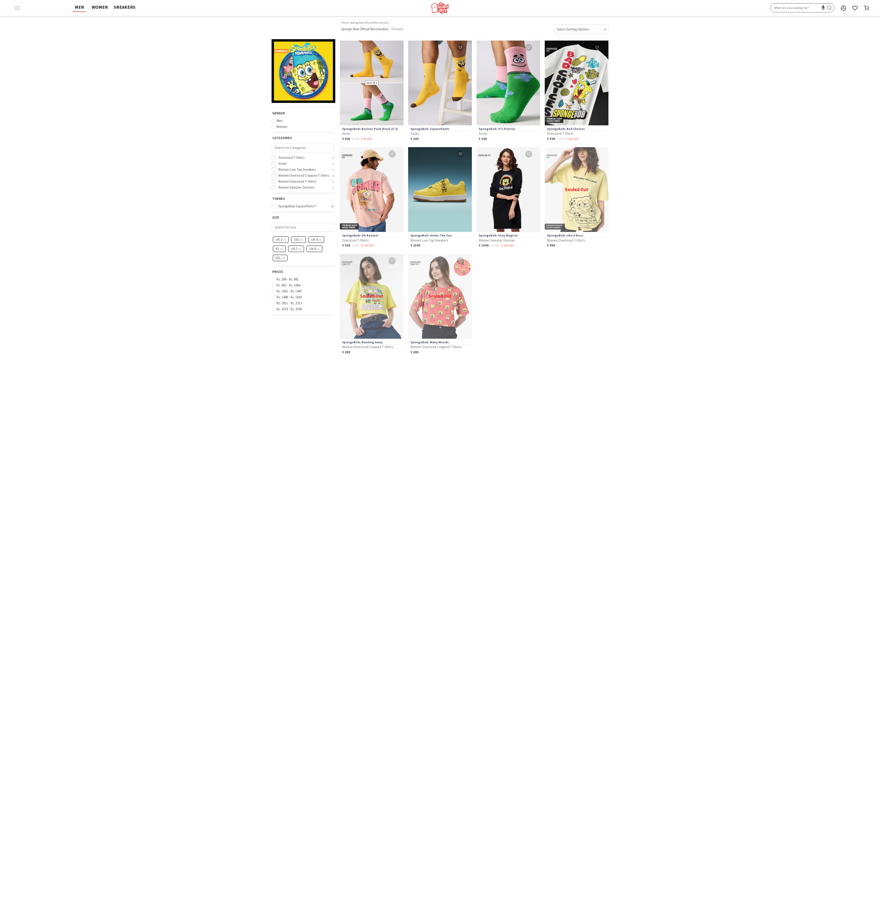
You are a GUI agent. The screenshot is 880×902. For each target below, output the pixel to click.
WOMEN (100, 7)
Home (344, 22)
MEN (79, 7)
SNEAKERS (124, 7)
